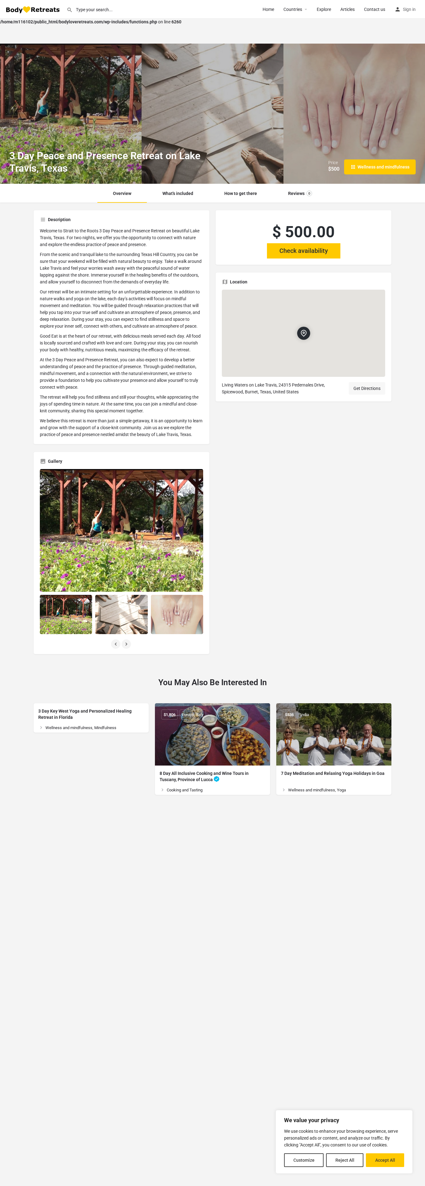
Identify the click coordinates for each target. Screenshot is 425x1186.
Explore (324, 9)
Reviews (299, 193)
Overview (122, 193)
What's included (177, 193)
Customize (304, 1160)
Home (268, 9)
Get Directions (367, 388)
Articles (347, 9)
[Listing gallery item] (66, 614)
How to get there (240, 193)
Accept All (385, 1160)
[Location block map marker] (303, 333)
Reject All (344, 1160)
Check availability (303, 250)
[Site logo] (33, 9)
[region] (344, 1142)
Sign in (409, 9)
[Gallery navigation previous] (116, 644)
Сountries (292, 9)
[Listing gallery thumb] (121, 530)
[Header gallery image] (71, 114)
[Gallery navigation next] (127, 644)
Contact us (374, 9)
